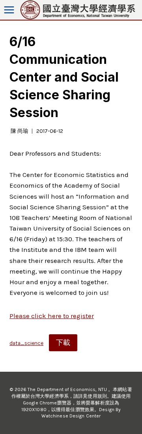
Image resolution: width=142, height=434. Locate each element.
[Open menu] (9, 10)
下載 (63, 342)
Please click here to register (51, 316)
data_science (26, 343)
